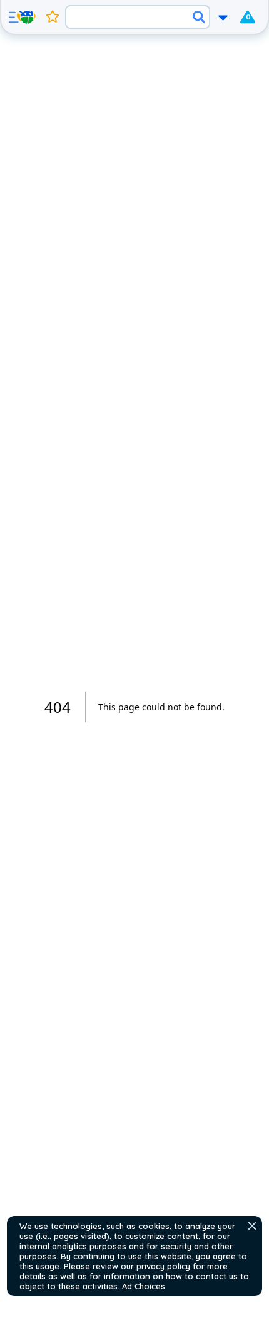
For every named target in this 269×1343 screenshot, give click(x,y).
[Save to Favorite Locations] (52, 17)
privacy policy (163, 1266)
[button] (252, 1226)
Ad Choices (143, 1286)
